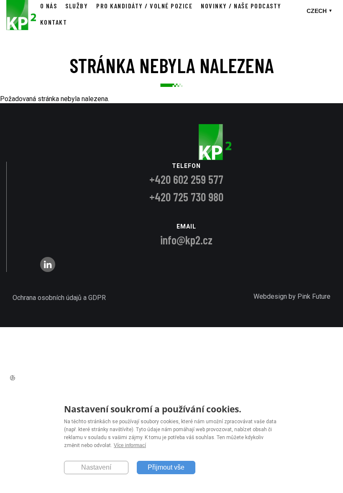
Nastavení (96, 467)
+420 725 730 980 (186, 197)
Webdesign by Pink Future (291, 296)
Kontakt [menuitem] (53, 22)
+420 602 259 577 (186, 179)
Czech (317, 11)
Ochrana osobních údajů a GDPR (59, 298)
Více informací (130, 445)
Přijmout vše (166, 467)
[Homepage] (21, 28)
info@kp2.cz (186, 240)
